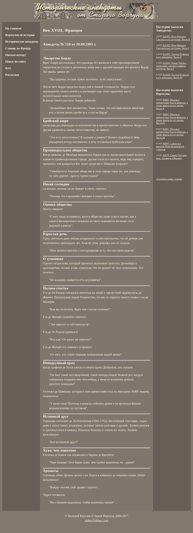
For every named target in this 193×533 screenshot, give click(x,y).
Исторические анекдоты (21, 41)
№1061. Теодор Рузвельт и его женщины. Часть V (172, 55)
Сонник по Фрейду (18, 48)
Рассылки (12, 74)
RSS (8, 68)
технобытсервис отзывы (169, 179)
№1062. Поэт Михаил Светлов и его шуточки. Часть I (172, 47)
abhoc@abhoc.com (96, 520)
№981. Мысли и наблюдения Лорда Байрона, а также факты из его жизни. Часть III (172, 133)
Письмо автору (15, 55)
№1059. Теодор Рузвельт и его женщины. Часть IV (172, 76)
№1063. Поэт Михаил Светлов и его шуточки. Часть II (173, 38)
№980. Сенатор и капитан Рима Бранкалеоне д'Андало (170, 146)
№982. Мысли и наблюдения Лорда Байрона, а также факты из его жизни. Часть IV (172, 118)
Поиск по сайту (15, 61)
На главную (13, 28)
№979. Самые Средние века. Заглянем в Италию (171, 157)
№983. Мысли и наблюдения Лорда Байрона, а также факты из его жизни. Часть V (172, 104)
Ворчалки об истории (19, 35)
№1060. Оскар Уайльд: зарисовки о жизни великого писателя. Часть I (171, 66)
